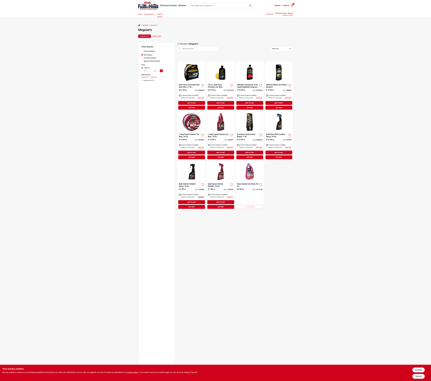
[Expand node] (142, 80)
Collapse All (145, 77)
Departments (149, 14)
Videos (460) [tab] (157, 36)
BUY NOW (192, 108)
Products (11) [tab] (144, 36)
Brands (159, 14)
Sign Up (286, 5)
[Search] (250, 5)
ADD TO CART (191, 103)
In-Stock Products (150, 57)
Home (140, 14)
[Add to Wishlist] (202, 85)
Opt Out (419, 376)
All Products (148, 54)
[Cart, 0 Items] (292, 5)
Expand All (154, 77)
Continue (418, 370)
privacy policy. (132, 372)
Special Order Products (152, 61)
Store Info (269, 14)
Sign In (277, 5)
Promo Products (149, 51)
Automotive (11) (149, 80)
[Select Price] (161, 70)
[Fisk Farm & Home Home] (148, 6)
